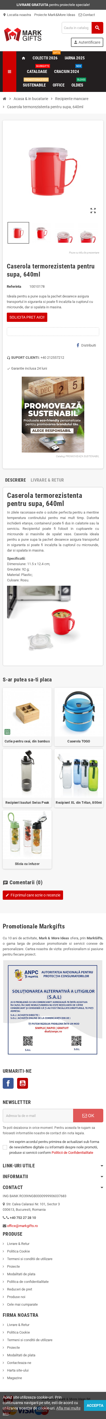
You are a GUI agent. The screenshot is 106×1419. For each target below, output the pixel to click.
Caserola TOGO (78, 741)
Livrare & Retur (17, 1244)
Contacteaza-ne (18, 1363)
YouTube (22, 1083)
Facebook (8, 1083)
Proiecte (13, 1266)
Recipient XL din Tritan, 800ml (79, 803)
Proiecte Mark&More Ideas (54, 15)
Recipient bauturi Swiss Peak (27, 803)
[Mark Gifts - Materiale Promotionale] (23, 34)
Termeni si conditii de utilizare (29, 1259)
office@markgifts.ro (22, 1226)
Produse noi (15, 1297)
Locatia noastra (17, 15)
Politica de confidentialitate (27, 1282)
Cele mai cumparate (22, 1304)
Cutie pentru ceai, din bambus (27, 741)
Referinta (14, 286)
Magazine (14, 1378)
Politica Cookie (18, 1251)
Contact (88, 15)
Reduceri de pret (19, 1289)
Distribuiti (88, 345)
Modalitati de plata (20, 1274)
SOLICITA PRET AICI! (27, 317)
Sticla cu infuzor (27, 864)
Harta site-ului (17, 1370)
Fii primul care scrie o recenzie (32, 895)
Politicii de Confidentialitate (72, 1153)
